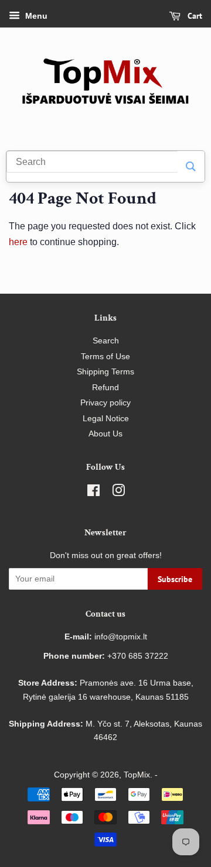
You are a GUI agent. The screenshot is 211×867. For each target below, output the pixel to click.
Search (106, 340)
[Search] (191, 166)
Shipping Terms (105, 371)
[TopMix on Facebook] (93, 492)
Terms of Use (105, 356)
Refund (105, 387)
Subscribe (175, 579)
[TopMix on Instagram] (118, 492)
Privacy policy (105, 402)
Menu (35, 15)
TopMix (137, 774)
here (18, 242)
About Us (105, 433)
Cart (193, 16)
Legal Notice (106, 418)
